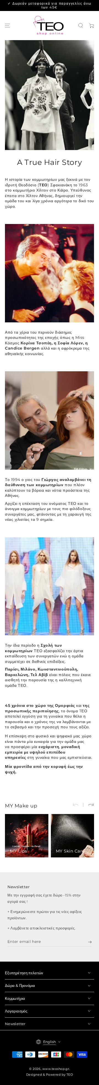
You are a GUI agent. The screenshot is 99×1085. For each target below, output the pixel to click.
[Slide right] (88, 804)
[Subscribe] (90, 942)
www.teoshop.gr (55, 1069)
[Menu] (7, 25)
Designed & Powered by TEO (49, 1074)
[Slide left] (77, 804)
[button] (80, 25)
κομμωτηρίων (33, 508)
